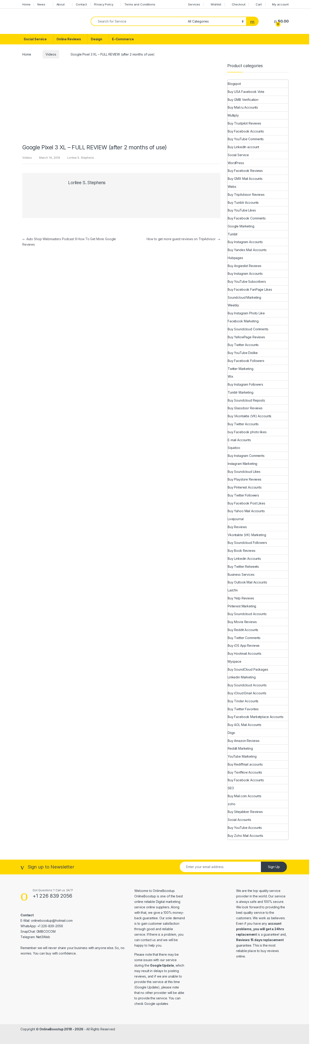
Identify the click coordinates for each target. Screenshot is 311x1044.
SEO (231, 788)
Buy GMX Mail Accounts (245, 179)
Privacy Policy (103, 4)
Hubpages (235, 258)
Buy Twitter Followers (243, 495)
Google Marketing (241, 226)
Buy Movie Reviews (242, 622)
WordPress (236, 163)
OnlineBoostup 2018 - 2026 (61, 1029)
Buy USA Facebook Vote (246, 92)
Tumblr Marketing (240, 392)
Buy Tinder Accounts (243, 701)
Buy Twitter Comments (244, 638)
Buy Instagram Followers (245, 384)
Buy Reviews (237, 527)
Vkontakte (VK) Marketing (247, 535)
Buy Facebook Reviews (245, 171)
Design (96, 39)
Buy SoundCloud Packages (248, 669)
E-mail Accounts (239, 440)
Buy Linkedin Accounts (244, 558)
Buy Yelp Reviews (241, 598)
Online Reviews (68, 39)
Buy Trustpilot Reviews (244, 123)
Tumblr (233, 234)
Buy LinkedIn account (243, 147)
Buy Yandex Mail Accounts (247, 250)
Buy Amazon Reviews (243, 741)
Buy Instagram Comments (246, 456)
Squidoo (234, 448)
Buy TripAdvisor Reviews (246, 194)
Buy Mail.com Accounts (244, 796)
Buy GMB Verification (243, 100)
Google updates (156, 1004)
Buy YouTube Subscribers (247, 281)
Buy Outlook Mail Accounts (247, 582)
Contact (81, 4)
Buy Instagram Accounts (245, 242)
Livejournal (235, 519)
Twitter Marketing (240, 369)
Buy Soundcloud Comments (248, 329)
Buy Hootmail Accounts (244, 653)
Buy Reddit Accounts (243, 630)
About (60, 4)
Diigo (231, 733)
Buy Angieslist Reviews (244, 266)
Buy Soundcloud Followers (247, 543)
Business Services (241, 574)
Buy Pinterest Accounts (245, 487)
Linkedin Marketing (241, 677)
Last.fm (233, 590)
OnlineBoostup (163, 891)
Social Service (35, 39)
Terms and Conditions (139, 4)
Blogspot (234, 84)
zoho (231, 804)
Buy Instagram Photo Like (246, 313)
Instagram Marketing (242, 464)
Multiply (233, 115)
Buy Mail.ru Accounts (243, 107)
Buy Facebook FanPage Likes (250, 289)
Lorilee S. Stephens (80, 157)
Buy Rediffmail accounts (245, 764)
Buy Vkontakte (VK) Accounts (249, 416)
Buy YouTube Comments (246, 139)
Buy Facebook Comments (247, 218)
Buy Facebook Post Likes (246, 503)
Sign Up (274, 867)
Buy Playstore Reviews (244, 479)
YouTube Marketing (242, 756)
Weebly (233, 305)
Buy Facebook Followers (246, 361)
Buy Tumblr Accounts (243, 202)
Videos (51, 54)
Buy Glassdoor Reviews (245, 408)
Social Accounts (239, 820)
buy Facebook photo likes (247, 432)
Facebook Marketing (243, 321)
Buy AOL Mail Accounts (244, 725)
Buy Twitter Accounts (243, 345)
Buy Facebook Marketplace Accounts (255, 717)
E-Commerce (123, 39)
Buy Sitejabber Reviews (245, 812)
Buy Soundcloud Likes (244, 472)
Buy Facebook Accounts (246, 131)
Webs (232, 186)
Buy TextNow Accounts (245, 772)
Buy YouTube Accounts (245, 828)
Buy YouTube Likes (242, 210)
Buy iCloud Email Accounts (247, 693)
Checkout (238, 4)
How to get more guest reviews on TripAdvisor (183, 239)
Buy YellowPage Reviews (246, 337)
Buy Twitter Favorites (243, 709)
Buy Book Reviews (241, 551)
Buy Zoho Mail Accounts (245, 836)
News (41, 4)
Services (194, 4)
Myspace (234, 661)
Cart (259, 4)
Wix (230, 376)
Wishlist (216, 4)
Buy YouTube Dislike (243, 353)
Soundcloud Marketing (244, 297)
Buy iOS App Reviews (244, 645)
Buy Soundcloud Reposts (246, 400)
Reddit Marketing (240, 748)
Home (26, 4)
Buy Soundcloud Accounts (247, 614)
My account (280, 4)
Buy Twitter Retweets (243, 566)
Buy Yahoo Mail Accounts (246, 511)
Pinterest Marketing (242, 606)
